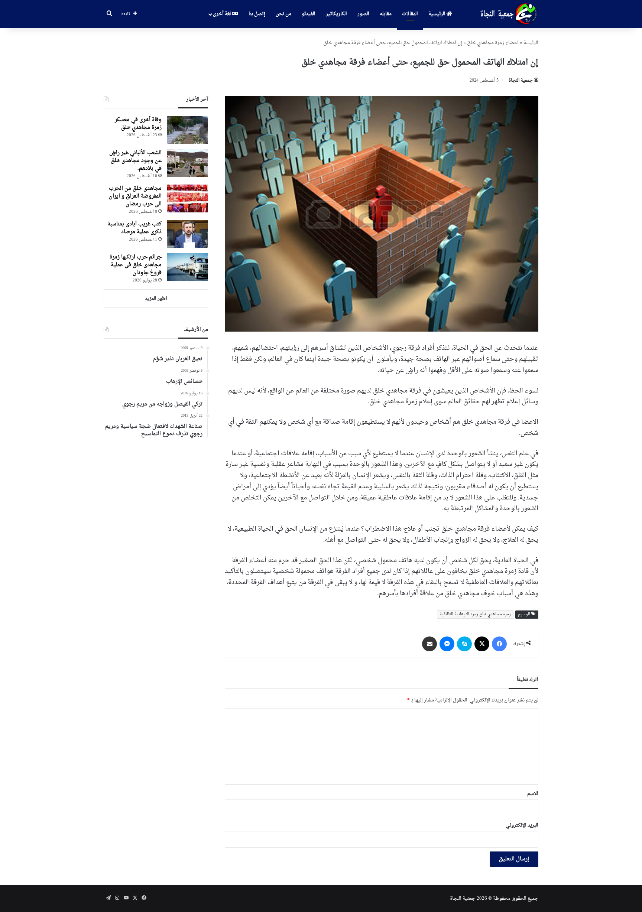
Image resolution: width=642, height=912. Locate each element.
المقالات (410, 14)
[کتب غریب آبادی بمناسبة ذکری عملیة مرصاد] (187, 234)
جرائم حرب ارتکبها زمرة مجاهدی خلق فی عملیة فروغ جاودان (136, 265)
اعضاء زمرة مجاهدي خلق (493, 43)
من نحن (283, 14)
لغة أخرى (222, 14)
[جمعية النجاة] (507, 14)
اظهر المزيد (156, 298)
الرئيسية (437, 14)
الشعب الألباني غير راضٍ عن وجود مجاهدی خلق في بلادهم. (135, 160)
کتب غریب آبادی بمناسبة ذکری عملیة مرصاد (134, 228)
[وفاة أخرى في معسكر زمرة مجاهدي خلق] (187, 130)
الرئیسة (530, 43)
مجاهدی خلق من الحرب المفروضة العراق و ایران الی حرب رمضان (135, 196)
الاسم (532, 793)
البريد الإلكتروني (522, 825)
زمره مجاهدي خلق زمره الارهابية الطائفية (475, 614)
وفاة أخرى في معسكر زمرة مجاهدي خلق (138, 124)
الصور (363, 14)
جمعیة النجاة (521, 80)
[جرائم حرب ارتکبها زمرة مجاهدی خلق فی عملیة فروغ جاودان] (187, 267)
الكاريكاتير (336, 14)
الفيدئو (308, 14)
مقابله (386, 14)
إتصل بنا (257, 14)
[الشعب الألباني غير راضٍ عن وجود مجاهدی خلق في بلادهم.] (187, 163)
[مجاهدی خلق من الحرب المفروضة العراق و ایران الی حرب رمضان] (187, 198)
